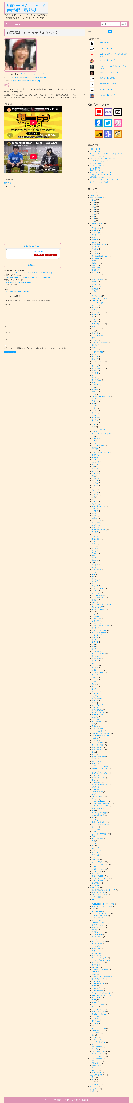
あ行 (93, 200)
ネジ (93, 724)
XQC (93, 612)
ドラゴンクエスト (98, 1054)
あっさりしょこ (97, 651)
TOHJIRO (95, 616)
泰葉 (93, 261)
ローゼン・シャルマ (99, 712)
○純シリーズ (96, 1061)
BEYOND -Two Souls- (99, 916)
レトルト (95, 485)
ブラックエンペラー (99, 588)
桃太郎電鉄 (96, 965)
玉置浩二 (95, 282)
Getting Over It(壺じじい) (101, 396)
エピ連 (94, 516)
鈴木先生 (95, 483)
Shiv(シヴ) (95, 305)
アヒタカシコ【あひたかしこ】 (101, 172)
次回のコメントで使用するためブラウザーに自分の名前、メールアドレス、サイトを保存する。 (37, 348)
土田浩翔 (95, 272)
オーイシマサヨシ (98, 862)
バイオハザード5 (98, 918)
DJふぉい (95, 242)
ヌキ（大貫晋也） (98, 743)
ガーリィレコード (98, 312)
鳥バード (95, 314)
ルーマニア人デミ (98, 361)
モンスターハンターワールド (102, 906)
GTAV (94, 909)
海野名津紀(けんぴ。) (99, 530)
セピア (94, 843)
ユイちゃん (96, 406)
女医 (93, 476)
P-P (93, 583)
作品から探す (94, 888)
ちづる (94, 459)
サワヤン (95, 640)
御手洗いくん (96, 520)
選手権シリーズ (97, 1065)
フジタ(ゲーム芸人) (98, 597)
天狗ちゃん (96, 558)
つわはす (95, 586)
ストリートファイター (99, 958)
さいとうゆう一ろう (99, 368)
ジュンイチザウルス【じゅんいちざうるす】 (105, 179)
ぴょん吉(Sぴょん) (98, 429)
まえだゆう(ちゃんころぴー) (102, 604)
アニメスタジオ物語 (99, 941)
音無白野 (95, 511)
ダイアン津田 (96, 275)
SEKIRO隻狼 (96, 1033)
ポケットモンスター (99, 1051)
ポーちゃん (96, 829)
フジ (93, 644)
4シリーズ (95, 1070)
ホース (94, 443)
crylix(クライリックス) (99, 298)
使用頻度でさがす (96, 1075)
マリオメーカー (97, 990)
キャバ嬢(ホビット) (98, 506)
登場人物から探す (96, 223)
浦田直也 (95, 359)
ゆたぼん (95, 717)
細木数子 (95, 581)
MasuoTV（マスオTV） (100, 768)
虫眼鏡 (94, 345)
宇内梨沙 (95, 254)
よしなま (95, 249)
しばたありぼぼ (97, 352)
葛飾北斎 (95, 230)
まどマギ (95, 1023)
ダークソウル (96, 955)
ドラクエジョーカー (99, 979)
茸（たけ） (96, 382)
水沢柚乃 (95, 410)
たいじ (94, 277)
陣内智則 (95, 307)
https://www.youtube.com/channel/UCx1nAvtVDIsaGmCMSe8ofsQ (28, 273)
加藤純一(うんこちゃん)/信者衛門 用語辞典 (26, 7)
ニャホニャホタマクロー (100, 452)
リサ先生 (95, 509)
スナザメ (95, 471)
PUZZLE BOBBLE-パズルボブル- (103, 904)
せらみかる (96, 789)
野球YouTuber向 (98, 714)
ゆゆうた (95, 794)
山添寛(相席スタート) (99, 244)
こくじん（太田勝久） (99, 864)
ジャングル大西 (97, 728)
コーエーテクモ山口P (99, 813)
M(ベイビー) (96, 513)
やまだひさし (96, 883)
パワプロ (95, 902)
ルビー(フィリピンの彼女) (101, 626)
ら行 (93, 219)
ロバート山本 (96, 618)
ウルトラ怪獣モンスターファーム (103, 890)
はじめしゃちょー (98, 778)
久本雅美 (95, 373)
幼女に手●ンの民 (98, 705)
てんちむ (95, 686)
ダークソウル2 (97, 944)
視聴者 (92, 195)
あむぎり (95, 225)
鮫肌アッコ (96, 848)
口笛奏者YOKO (97, 698)
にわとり (95, 492)
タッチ (94, 364)
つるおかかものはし (99, 869)
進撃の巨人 (96, 1021)
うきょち (95, 553)
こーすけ (95, 866)
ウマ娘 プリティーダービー (101, 913)
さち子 (94, 487)
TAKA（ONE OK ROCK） (101, 735)
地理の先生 (96, 457)
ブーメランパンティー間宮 (101, 434)
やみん (94, 347)
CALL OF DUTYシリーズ (100, 895)
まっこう (95, 700)
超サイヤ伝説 (96, 897)
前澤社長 (95, 642)
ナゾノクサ (96, 469)
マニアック (96, 1084)
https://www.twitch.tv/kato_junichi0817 (18, 291)
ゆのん (94, 663)
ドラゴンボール (97, 937)
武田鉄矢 (95, 565)
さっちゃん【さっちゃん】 (99, 182)
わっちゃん (96, 399)
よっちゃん (96, 885)
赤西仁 (94, 544)
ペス (93, 441)
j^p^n (94, 310)
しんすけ (95, 590)
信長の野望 (96, 1002)
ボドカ (94, 293)
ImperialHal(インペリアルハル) (103, 303)
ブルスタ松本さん (98, 815)
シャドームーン (97, 478)
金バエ (94, 684)
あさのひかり (96, 782)
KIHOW (94, 284)
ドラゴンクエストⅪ (99, 925)
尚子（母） (96, 855)
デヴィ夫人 (96, 548)
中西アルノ (96, 237)
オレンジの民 (96, 593)
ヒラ (93, 647)
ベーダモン (96, 438)
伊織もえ (95, 240)
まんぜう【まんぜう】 (108, 48)
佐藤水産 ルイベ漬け (32, 246)
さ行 (93, 204)
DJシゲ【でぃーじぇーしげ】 (110, 72)
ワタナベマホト (97, 623)
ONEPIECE (96, 972)
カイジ (94, 1044)
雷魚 (93, 403)
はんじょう (96, 874)
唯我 (93, 845)
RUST (94, 1000)
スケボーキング (97, 761)
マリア (94, 415)
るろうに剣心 (96, 948)
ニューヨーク (96, 691)
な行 (93, 209)
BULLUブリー (97, 920)
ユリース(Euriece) (98, 324)
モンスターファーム (99, 1028)
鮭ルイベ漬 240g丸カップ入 (42, 251)
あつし (94, 780)
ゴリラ (94, 541)
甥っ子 (94, 771)
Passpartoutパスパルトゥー (102, 993)
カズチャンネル (97, 286)
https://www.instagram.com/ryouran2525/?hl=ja (29, 77)
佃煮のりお (96, 455)
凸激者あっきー (97, 670)
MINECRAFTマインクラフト (101, 995)
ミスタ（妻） (96, 233)
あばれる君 (96, 775)
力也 (93, 576)
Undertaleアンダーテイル (101, 969)
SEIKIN (94, 703)
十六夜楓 (95, 333)
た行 (93, 207)
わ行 (93, 221)
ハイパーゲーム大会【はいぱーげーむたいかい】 (107, 158)
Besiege (95, 974)
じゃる (94, 831)
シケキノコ (96, 385)
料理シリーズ (96, 1063)
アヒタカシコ (96, 228)
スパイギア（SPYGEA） (100, 806)
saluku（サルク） (98, 731)
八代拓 (94, 759)
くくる (94, 499)
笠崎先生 (95, 518)
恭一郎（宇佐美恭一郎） (100, 785)
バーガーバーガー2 (98, 1042)
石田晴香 (95, 366)
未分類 (92, 1091)
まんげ (94, 413)
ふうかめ (95, 319)
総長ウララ (96, 621)
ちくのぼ (95, 675)
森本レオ (95, 560)
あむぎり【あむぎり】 (108, 95)
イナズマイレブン (98, 962)
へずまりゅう (96, 719)
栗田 (12, 183)
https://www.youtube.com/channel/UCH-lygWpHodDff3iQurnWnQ (27, 277)
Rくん (94, 551)
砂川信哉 (95, 481)
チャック (95, 637)
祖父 (93, 466)
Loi (93, 562)
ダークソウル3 (97, 1040)
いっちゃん (96, 525)
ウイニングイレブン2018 (101, 960)
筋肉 (93, 497)
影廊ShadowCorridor (99, 1014)
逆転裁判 (95, 930)
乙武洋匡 (95, 392)
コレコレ (95, 740)
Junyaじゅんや (97, 569)
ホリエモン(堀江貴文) (99, 630)
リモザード (96, 1019)
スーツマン (96, 473)
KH (93, 317)
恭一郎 (94, 649)
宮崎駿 (94, 555)
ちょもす (95, 321)
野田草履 (95, 668)
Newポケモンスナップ (100, 923)
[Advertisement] (44, 201)
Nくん (94, 394)
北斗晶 (94, 572)
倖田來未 (95, 371)
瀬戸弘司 (95, 289)
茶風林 (94, 354)
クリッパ (95, 502)
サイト (6, 339)
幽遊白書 (95, 1026)
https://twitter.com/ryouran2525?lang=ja (26, 81)
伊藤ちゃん (96, 527)
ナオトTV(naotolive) (99, 609)
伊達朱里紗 (96, 268)
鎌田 (93, 752)
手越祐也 (95, 726)
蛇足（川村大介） (98, 880)
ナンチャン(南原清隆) (99, 633)
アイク (94, 682)
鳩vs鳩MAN (96, 258)
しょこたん (96, 495)
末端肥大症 (96, 417)
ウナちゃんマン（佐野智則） (102, 824)
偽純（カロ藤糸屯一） (99, 822)
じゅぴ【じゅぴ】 (106, 89)
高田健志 (95, 820)
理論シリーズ (96, 1072)
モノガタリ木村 (97, 838)
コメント (7, 304)
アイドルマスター (98, 932)
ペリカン (95, 291)
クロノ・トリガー (98, 1005)
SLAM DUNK (96, 953)
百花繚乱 (95, 600)
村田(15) (95, 408)
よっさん (95, 661)
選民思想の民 (96, 658)
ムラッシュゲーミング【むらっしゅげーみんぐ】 (107, 154)
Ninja (93, 602)
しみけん (95, 677)
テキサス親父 (96, 380)
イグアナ (95, 537)
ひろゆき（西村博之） (99, 834)
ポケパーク (96, 939)
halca (93, 427)
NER (93, 810)
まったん (95, 420)
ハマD (94, 424)
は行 (93, 211)
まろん (94, 689)
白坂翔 (94, 338)
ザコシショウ (96, 328)
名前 (6, 326)
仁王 (93, 1035)
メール (7, 333)
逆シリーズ (96, 1068)
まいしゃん (96, 579)
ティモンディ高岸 (98, 672)
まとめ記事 (94, 1086)
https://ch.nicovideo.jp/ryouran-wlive (33, 74)
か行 (93, 202)
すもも (94, 567)
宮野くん (95, 401)
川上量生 (95, 738)
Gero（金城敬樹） (98, 796)
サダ (93, 387)
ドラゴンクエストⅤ (99, 927)
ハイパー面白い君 (98, 445)
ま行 (93, 214)
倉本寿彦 (95, 389)
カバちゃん (96, 504)
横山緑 (6, 183)
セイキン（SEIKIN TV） (100, 766)
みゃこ (94, 799)
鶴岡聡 (94, 326)
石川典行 (95, 532)
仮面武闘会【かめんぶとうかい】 (101, 177)
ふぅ (93, 436)
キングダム (96, 1016)
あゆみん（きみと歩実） (100, 773)
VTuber (92, 193)
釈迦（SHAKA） (97, 808)
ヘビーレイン (96, 951)
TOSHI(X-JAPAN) (98, 595)
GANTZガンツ (97, 946)
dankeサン (95, 263)
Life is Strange (97, 934)
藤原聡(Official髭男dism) (100, 256)
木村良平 (95, 356)
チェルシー (96, 464)
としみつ (95, 340)
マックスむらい (97, 335)
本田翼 (94, 628)
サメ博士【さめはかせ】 (108, 84)
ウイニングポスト (98, 1009)
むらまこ (95, 350)
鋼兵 (93, 817)
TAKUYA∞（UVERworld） (101, 733)
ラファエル (96, 656)
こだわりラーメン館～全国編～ (103, 976)
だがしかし (96, 462)
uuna (93, 574)
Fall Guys (95, 1037)
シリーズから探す (96, 1058)
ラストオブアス (97, 988)
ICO (93, 899)
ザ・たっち (96, 247)
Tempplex (95, 300)
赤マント (95, 1007)
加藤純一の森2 (97, 997)
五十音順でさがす (96, 197)
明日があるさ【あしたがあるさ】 (101, 175)
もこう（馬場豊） (98, 876)
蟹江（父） (96, 852)
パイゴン (95, 450)
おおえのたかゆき (98, 279)
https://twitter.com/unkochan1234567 (18, 282)
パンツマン (96, 693)
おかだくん (96, 696)
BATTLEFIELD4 (97, 911)
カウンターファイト (99, 892)
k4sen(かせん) (97, 296)
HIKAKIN (95, 665)
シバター (95, 679)
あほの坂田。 (96, 539)
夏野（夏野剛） (97, 747)
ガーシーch (96, 235)
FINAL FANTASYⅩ (98, 1030)
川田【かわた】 (105, 42)
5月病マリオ (96, 787)
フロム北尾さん (97, 710)
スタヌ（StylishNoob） (100, 801)
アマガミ (95, 1049)
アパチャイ (96, 754)
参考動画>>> (33, 265)
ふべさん (95, 422)
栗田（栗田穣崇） (98, 749)
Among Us (95, 967)
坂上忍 (94, 375)
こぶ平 (94, 490)
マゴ (93, 331)
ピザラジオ (94, 1089)
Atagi (93, 614)
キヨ (93, 841)
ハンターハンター (98, 1056)
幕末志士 (95, 448)
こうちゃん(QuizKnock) (100, 342)
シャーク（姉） (97, 850)
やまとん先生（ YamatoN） (101, 803)
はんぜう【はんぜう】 (108, 78)
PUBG (94, 986)
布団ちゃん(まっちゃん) (100, 878)
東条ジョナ (96, 523)
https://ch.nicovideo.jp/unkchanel (15, 287)
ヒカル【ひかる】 (98, 721)
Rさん (94, 546)
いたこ (94, 534)
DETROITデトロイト (99, 981)
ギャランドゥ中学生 (99, 654)
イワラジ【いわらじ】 (108, 60)
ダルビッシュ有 (97, 607)
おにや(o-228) (97, 871)
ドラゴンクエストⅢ (99, 1011)
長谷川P (95, 836)
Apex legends (97, 1047)
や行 (93, 216)
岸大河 (94, 251)
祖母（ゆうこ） (97, 635)
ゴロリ (94, 857)
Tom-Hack (95, 859)
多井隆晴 (95, 265)
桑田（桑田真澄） (98, 745)
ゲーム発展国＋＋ (98, 983)
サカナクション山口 (99, 757)
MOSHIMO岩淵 (97, 792)
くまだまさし (96, 707)
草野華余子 (96, 270)
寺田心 (94, 378)
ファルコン (96, 431)
